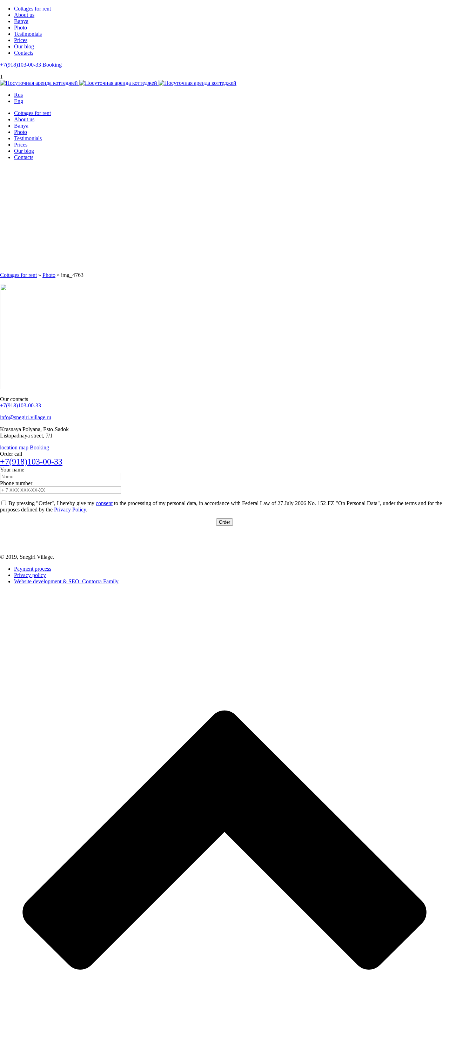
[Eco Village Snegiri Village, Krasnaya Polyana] (118, 83)
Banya (21, 21)
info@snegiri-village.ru (25, 417)
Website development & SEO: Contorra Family (66, 581)
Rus (18, 95)
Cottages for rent (32, 9)
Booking (52, 65)
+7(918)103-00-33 (20, 65)
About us (24, 15)
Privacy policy (30, 575)
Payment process (32, 569)
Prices (20, 40)
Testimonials (28, 34)
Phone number (16, 483)
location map (14, 447)
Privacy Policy (70, 509)
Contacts (23, 53)
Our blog (24, 46)
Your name (12, 470)
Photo (20, 27)
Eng (18, 101)
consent (104, 503)
